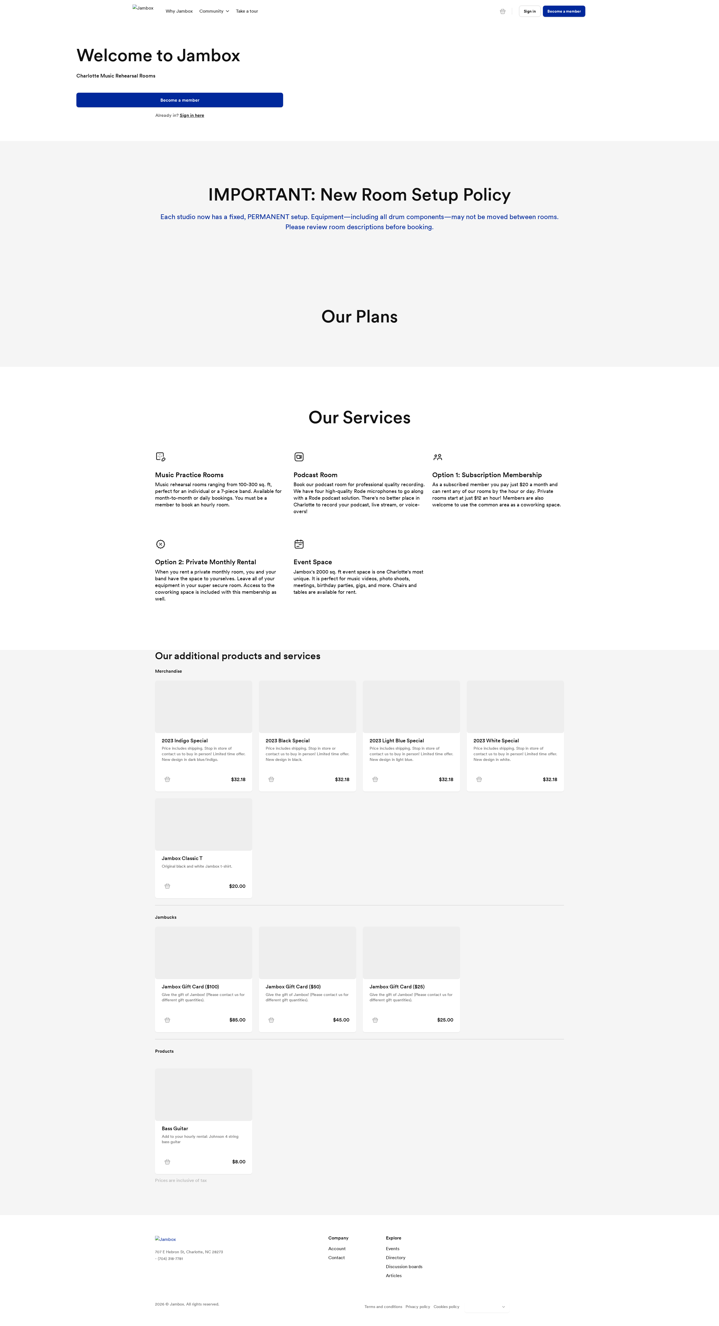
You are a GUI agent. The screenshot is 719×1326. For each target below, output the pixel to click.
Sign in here (192, 115)
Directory (396, 1257)
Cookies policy (446, 1306)
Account (337, 1248)
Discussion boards (404, 1266)
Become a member (179, 100)
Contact (336, 1257)
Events (392, 1248)
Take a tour (247, 11)
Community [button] (211, 11)
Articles (394, 1275)
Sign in (530, 11)
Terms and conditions (383, 1306)
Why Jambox (179, 11)
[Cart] (502, 11)
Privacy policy (418, 1306)
